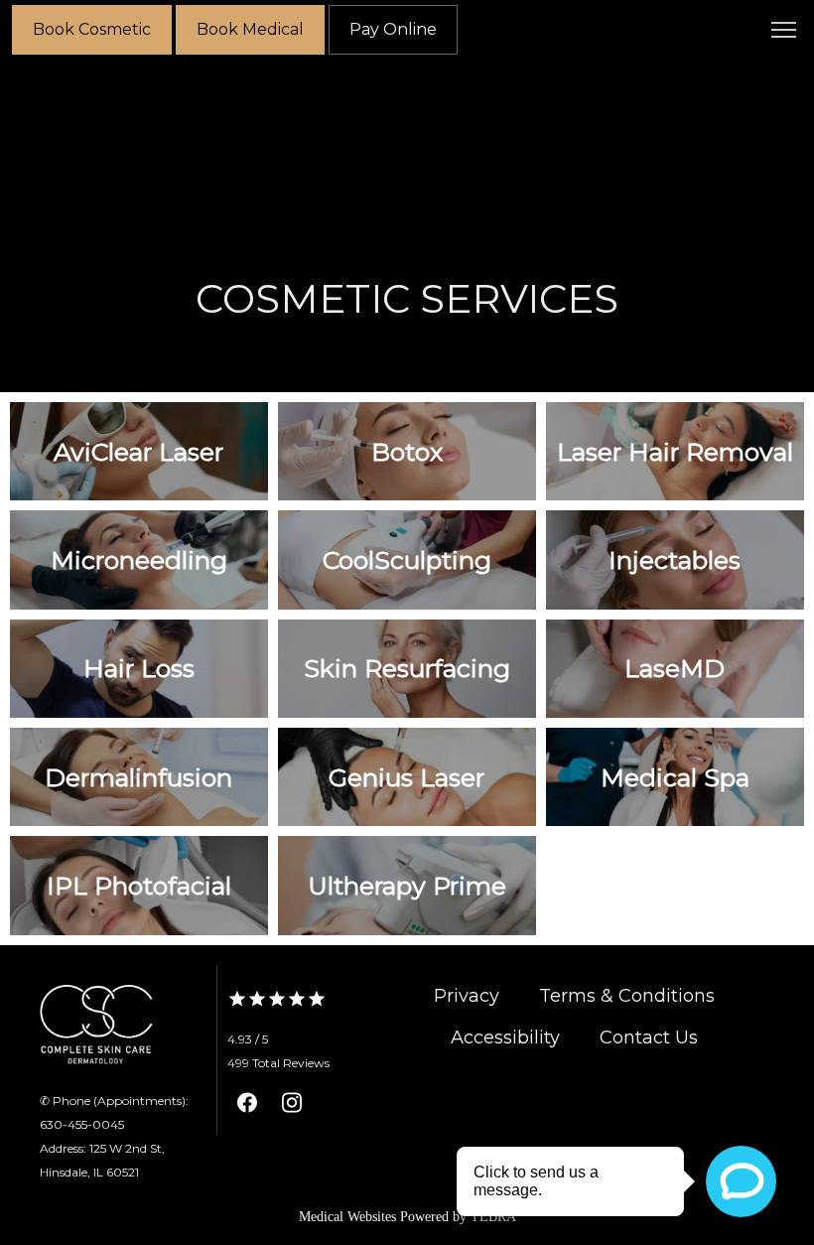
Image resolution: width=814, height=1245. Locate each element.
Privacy (466, 996)
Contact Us (649, 1037)
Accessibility (505, 1037)
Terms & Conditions (627, 996)
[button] (784, 32)
